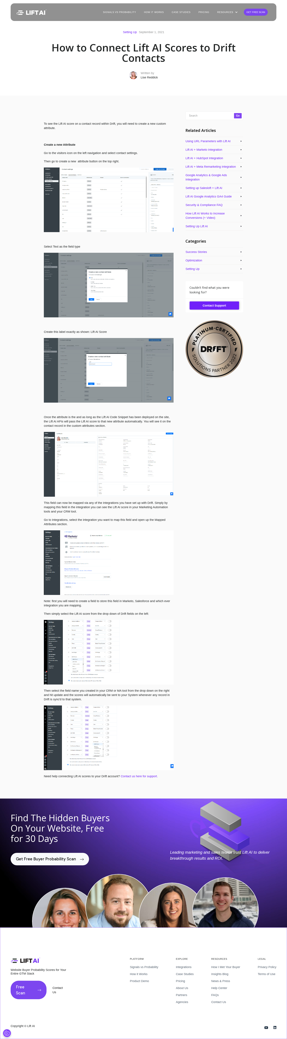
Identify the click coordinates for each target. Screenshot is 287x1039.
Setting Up (130, 32)
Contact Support (214, 305)
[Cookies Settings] (7, 1033)
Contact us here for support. (139, 776)
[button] (227, 12)
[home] (32, 12)
